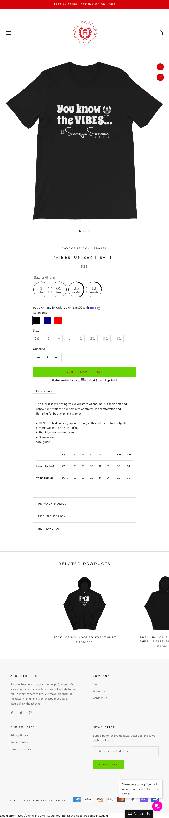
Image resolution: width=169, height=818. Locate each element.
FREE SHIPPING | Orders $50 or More (84, 4)
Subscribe (108, 764)
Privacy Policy (52, 503)
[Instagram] (30, 712)
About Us (99, 691)
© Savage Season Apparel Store (38, 800)
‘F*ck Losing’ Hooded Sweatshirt (84, 637)
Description (44, 391)
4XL (118, 339)
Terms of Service (21, 749)
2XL (92, 339)
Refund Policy (52, 516)
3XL (105, 339)
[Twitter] (21, 712)
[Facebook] (11, 712)
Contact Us (100, 698)
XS (37, 339)
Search (97, 684)
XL (80, 339)
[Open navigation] (8, 33)
